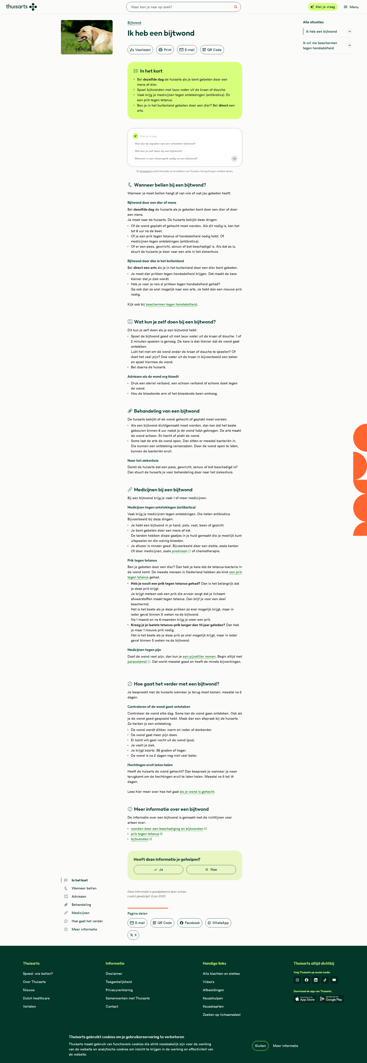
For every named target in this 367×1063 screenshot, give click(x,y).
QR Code (214, 50)
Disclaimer (114, 973)
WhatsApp (220, 923)
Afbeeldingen (213, 990)
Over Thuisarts (34, 982)
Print (167, 50)
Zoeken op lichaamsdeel (222, 1014)
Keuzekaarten (213, 1006)
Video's (208, 982)
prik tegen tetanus (145, 834)
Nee (213, 869)
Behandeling (81, 904)
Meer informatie (285, 1046)
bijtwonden (140, 839)
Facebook (192, 923)
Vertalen (29, 1006)
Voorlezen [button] (143, 50)
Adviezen (79, 896)
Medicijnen (81, 913)
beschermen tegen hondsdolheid (171, 304)
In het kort (80, 880)
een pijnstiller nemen (199, 656)
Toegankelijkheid (119, 982)
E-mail (190, 50)
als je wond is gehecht (197, 791)
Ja (161, 869)
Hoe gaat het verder (87, 921)
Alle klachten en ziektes (221, 973)
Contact (112, 1006)
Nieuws (29, 990)
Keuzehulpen (213, 998)
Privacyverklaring (119, 990)
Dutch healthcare (36, 998)
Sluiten (260, 1046)
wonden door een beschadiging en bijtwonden (167, 828)
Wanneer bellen (84, 888)
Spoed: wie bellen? (38, 973)
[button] (181, 551)
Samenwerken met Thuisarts (128, 998)
